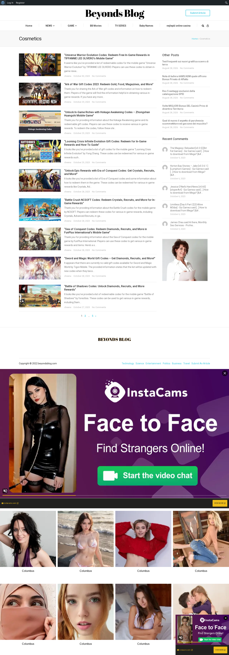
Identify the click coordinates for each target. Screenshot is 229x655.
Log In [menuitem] (10, 2)
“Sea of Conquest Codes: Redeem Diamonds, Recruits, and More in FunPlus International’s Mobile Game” (105, 231)
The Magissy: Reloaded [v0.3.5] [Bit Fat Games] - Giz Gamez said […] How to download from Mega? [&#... (189, 151)
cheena (67, 76)
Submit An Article (200, 363)
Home (28, 25)
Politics (166, 363)
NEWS (49, 25)
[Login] (207, 26)
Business (177, 363)
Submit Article (198, 13)
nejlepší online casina (178, 25)
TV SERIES (120, 25)
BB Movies (96, 25)
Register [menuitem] (20, 2)
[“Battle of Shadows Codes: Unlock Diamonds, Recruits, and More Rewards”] (40, 296)
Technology (128, 363)
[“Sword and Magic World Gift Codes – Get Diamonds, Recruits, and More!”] (40, 268)
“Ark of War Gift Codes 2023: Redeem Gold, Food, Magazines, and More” (108, 84)
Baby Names (146, 25)
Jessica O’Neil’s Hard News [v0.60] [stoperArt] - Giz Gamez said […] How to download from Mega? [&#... (189, 189)
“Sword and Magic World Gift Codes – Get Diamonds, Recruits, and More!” (109, 258)
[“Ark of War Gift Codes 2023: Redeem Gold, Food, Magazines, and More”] (40, 94)
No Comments (99, 76)
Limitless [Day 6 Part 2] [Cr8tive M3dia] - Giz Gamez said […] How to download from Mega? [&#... (188, 207)
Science (140, 363)
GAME (71, 25)
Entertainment (153, 363)
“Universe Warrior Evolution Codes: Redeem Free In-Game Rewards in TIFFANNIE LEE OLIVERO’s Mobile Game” (107, 56)
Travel (186, 363)
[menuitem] (3, 2)
